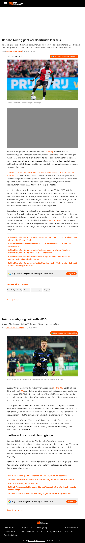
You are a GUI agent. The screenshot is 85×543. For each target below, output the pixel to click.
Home (9, 300)
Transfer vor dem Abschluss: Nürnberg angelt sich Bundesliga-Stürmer (39, 493)
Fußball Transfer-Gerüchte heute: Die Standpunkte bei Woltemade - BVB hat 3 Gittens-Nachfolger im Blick (42, 264)
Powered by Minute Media (36, 541)
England (47, 290)
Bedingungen (43, 527)
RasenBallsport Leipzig (14, 290)
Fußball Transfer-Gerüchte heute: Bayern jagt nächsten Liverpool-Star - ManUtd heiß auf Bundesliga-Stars (39, 257)
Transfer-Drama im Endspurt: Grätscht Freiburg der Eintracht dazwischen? (41, 479)
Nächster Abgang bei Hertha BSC (23, 483)
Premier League (56, 220)
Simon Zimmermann (15, 328)
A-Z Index (69, 531)
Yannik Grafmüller (14, 51)
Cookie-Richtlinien (73, 527)
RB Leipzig (49, 151)
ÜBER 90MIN (9, 527)
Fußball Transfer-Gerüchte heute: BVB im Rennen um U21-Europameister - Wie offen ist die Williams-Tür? (42, 238)
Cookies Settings (11, 535)
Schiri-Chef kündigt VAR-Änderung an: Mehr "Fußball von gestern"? (37, 476)
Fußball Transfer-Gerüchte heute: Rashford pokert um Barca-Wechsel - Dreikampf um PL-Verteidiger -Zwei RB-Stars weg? (39, 251)
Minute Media (28, 531)
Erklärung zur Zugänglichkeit (49, 531)
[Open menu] (5, 3)
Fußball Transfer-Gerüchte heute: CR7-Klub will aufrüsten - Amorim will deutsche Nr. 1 (39, 245)
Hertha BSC (58, 388)
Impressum (27, 527)
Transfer (26, 290)
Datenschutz (9, 531)
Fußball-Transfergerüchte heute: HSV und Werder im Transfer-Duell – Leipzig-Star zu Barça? (42, 488)
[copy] (20, 56)
